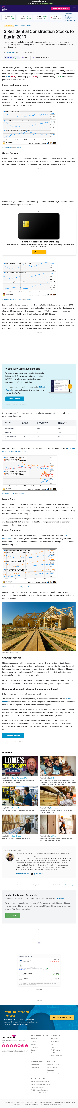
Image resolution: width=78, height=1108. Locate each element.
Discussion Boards (52, 1067)
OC (56, 77)
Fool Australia (35, 1064)
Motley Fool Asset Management (40, 1081)
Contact (33, 1050)
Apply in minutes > (39, 252)
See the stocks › (15, 399)
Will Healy (53, 778)
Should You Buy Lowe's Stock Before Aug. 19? (18, 810)
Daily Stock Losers (70, 20)
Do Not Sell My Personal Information (51, 1104)
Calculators (50, 1070)
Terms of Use (9, 1102)
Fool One (53, 1053)
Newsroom (34, 1047)
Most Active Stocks (68, 14)
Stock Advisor (55, 1041)
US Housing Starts (7, 147)
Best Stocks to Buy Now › (60, 8)
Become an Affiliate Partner (39, 1093)
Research (34, 1044)
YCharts (19, 147)
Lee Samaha (10, 52)
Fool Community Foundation (39, 1090)
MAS (30, 77)
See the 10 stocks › (13, 736)
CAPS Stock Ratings (53, 1064)
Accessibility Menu (39, 1)
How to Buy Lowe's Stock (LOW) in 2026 (16, 838)
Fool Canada (35, 1067)
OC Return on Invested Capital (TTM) (12, 299)
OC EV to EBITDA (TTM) (8, 493)
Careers (33, 1041)
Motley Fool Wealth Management (41, 1084)
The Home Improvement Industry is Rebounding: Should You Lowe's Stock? (19, 781)
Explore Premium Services (23, 25)
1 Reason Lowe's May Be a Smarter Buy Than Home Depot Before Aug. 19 (56, 839)
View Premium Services (62, 1018)
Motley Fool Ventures (37, 1087)
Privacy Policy (20, 1102)
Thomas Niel (16, 808)
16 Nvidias (60, 898)
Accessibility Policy (46, 1102)
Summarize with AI (41, 57)
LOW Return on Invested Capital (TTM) (12, 587)
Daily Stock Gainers (68, 18)
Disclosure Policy (32, 1102)
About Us (34, 1038)
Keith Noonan (16, 836)
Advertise (34, 1053)
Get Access (22, 969)
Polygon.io (24, 1051)
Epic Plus (54, 1047)
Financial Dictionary (53, 1073)
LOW (8, 77)
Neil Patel (53, 836)
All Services (54, 1038)
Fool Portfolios (55, 1050)
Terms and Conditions (31, 1104)
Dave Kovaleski (55, 808)
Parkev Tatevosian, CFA (19, 778)
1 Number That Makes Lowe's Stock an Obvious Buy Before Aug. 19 (56, 811)
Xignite (17, 1051)
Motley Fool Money (56, 1055)
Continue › (13, 915)
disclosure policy (68, 885)
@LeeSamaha (38, 874)
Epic (52, 1044)
